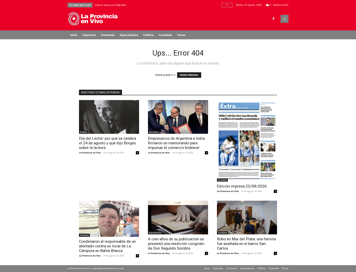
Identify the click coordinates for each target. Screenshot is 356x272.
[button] (285, 19)
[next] (230, 5)
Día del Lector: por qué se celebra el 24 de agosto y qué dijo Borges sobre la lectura (107, 143)
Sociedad (222, 180)
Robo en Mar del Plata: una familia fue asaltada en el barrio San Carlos (246, 244)
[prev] (224, 5)
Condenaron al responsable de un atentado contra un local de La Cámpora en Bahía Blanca (107, 246)
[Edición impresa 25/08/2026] (247, 141)
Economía (153, 132)
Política (83, 132)
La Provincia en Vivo (90, 152)
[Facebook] (273, 19)
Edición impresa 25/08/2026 (110, 5)
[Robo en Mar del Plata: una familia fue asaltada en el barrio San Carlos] (247, 217)
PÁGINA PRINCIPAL (189, 75)
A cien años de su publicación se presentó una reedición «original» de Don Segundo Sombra (176, 244)
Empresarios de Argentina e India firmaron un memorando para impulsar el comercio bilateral (176, 143)
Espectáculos (155, 232)
